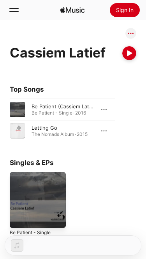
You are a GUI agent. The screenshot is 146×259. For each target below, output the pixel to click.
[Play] (129, 53)
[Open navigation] (14, 10)
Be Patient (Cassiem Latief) (64, 106)
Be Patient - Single (30, 232)
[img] (72, 10)
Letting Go (44, 128)
